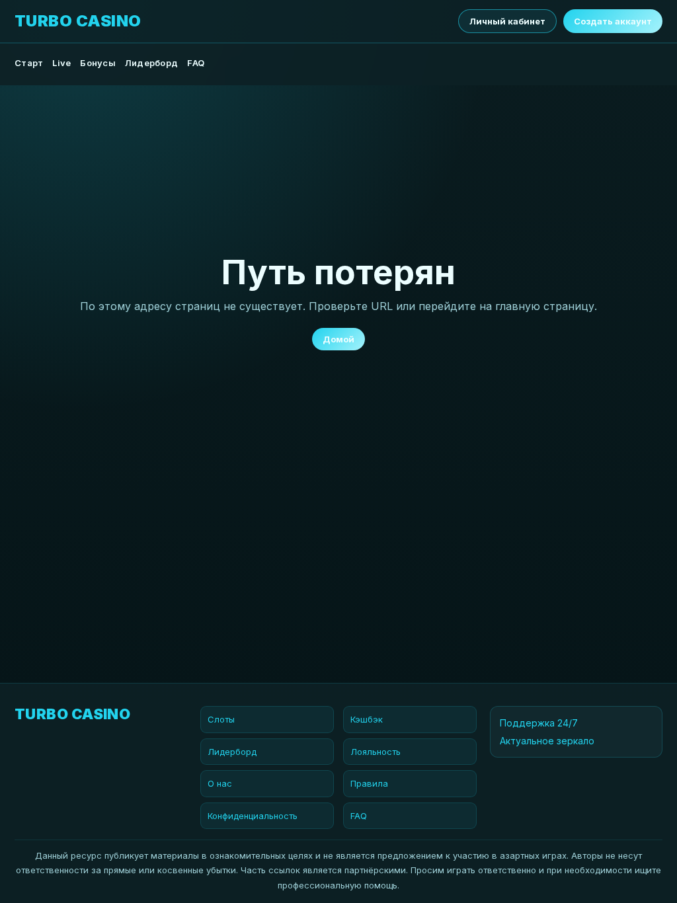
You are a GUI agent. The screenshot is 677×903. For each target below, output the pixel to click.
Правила (369, 783)
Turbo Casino (78, 21)
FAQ (195, 63)
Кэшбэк (366, 719)
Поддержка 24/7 (539, 722)
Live (61, 63)
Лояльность (375, 751)
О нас (220, 783)
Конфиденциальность (253, 815)
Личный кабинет (507, 21)
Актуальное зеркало (547, 740)
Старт (29, 63)
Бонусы (98, 63)
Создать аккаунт (613, 21)
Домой (338, 339)
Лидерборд (151, 63)
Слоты (221, 719)
